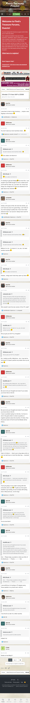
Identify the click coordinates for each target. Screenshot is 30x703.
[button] (2, 14)
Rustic (13, 679)
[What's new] (25, 14)
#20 (28, 653)
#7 (28, 265)
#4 (28, 170)
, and (12, 217)
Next (15, 660)
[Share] (26, 109)
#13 (28, 436)
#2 (28, 128)
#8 (28, 290)
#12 (28, 407)
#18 (28, 602)
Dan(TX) (5, 97)
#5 (28, 203)
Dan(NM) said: (6, 325)
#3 (28, 145)
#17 (28, 573)
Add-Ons (4, 686)
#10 (28, 348)
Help (22, 682)
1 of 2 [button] (10, 660)
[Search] (28, 14)
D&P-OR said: (6, 174)
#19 (28, 628)
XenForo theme (19, 686)
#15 (28, 506)
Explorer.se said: (7, 632)
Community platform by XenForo (15, 685)
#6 (28, 228)
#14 (28, 472)
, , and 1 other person (15, 134)
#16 (28, 536)
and (10, 117)
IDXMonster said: (7, 149)
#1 (28, 108)
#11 (28, 377)
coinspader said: (7, 294)
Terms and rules (8, 682)
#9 (28, 321)
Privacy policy (16, 682)
